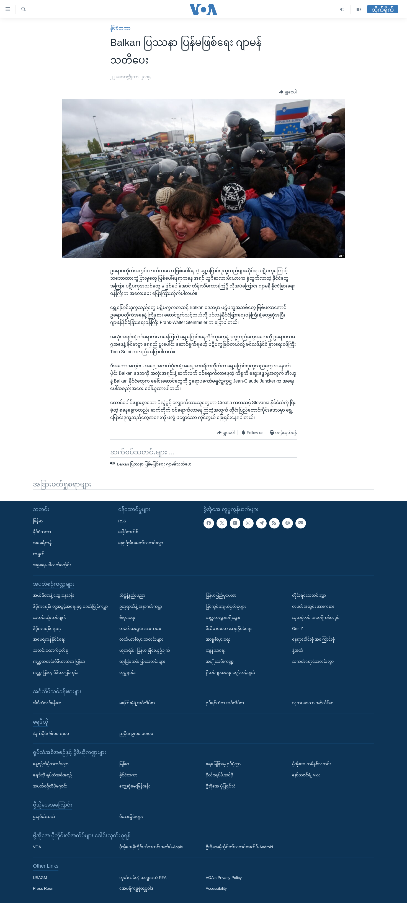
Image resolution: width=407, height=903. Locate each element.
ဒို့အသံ (297, 650)
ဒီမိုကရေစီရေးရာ (47, 628)
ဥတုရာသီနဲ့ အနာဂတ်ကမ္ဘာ (140, 606)
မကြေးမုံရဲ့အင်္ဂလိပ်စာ (137, 703)
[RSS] (274, 523)
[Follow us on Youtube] (235, 523)
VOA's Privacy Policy (224, 877)
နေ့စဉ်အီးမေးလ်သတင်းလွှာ (140, 543)
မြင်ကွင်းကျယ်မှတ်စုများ (226, 606)
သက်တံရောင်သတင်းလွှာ (313, 661)
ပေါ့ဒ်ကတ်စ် (128, 532)
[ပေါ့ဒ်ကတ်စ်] (287, 523)
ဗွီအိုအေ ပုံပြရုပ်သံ (221, 786)
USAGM (40, 877)
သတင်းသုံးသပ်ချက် (49, 617)
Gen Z (297, 628)
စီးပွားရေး (127, 617)
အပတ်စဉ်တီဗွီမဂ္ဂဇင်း (50, 786)
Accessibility (216, 888)
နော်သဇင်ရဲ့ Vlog (306, 775)
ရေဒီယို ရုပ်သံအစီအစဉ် (52, 775)
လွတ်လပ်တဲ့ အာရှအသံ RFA (142, 877)
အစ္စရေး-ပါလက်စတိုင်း (52, 565)
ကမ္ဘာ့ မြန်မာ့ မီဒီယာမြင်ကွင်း (56, 672)
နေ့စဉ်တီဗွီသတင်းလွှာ (50, 764)
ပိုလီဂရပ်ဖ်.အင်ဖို (219, 775)
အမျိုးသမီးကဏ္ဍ (220, 661)
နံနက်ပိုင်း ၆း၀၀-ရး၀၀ (51, 733)
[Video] (359, 9)
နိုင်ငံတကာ (120, 28)
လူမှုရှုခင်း (127, 672)
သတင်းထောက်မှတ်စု (50, 650)
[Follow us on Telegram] (261, 523)
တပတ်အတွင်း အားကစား (140, 628)
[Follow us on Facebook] (209, 523)
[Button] (288, 92)
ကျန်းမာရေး (216, 650)
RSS (122, 521)
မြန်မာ (38, 521)
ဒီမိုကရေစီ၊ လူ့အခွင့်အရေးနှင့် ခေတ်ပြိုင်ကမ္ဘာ (70, 606)
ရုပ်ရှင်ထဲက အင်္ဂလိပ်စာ (225, 703)
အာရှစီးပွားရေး (218, 639)
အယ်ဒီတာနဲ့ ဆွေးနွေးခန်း (53, 595)
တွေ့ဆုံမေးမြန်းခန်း (134, 786)
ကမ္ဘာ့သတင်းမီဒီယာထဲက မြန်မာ (59, 661)
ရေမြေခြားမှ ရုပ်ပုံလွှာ (223, 764)
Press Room (44, 888)
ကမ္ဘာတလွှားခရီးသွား (223, 617)
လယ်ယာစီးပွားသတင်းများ (141, 639)
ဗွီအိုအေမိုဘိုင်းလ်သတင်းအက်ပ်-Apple (151, 847)
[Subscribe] (300, 523)
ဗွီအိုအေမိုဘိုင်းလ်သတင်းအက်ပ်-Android (239, 847)
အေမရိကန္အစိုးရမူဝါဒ (136, 888)
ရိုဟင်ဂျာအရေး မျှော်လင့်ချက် (230, 672)
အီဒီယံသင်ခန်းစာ (47, 703)
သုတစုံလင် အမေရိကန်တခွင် (315, 617)
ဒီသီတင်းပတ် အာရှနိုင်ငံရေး (229, 628)
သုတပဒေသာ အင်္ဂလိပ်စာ (312, 703)
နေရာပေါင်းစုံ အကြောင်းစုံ (313, 639)
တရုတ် (39, 554)
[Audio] (342, 9)
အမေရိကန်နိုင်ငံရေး (49, 639)
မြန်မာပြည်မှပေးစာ (221, 595)
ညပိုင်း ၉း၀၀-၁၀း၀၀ (136, 733)
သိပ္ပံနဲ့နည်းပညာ (132, 595)
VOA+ (38, 847)
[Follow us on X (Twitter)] (222, 523)
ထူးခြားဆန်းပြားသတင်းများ (142, 661)
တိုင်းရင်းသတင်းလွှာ (309, 595)
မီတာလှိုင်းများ (131, 816)
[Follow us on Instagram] (248, 523)
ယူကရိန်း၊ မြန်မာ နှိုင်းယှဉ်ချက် (144, 650)
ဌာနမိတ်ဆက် (44, 816)
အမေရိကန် (42, 543)
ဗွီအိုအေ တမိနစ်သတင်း (311, 764)
